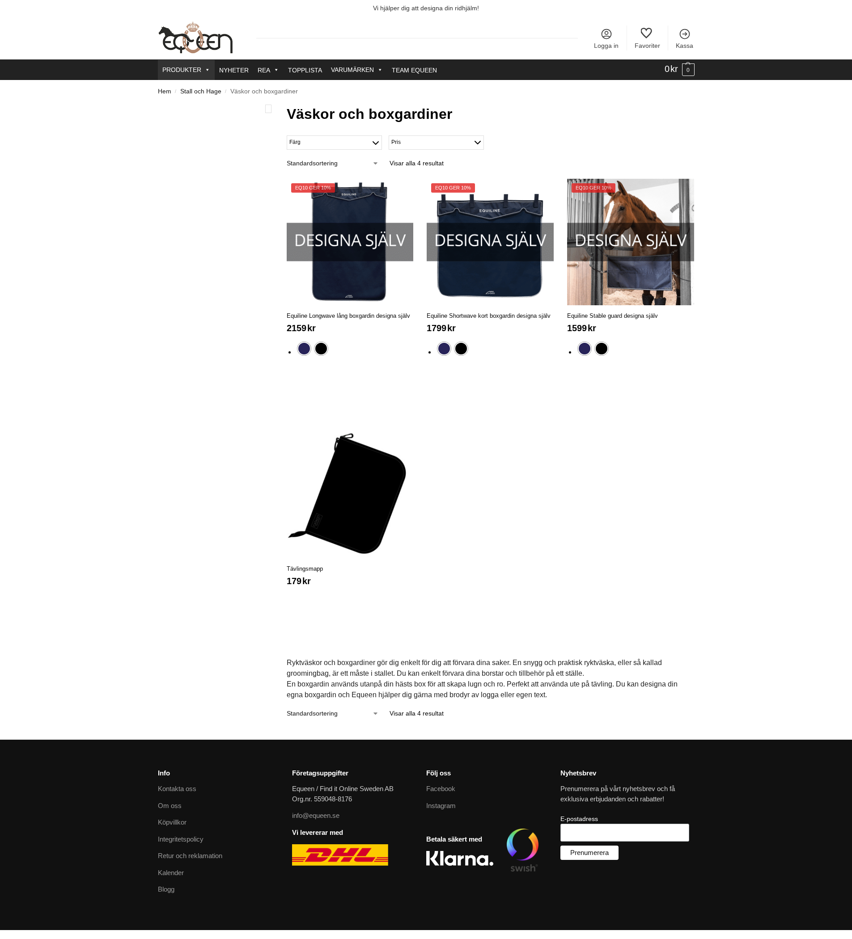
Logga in (606, 45)
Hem (164, 91)
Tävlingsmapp (305, 568)
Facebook (440, 788)
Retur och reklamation (190, 855)
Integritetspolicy (180, 839)
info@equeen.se (315, 815)
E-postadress (579, 818)
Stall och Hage (200, 91)
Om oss (170, 805)
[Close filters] (268, 109)
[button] (680, 69)
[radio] (304, 348)
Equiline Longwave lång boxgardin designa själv (348, 315)
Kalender (171, 872)
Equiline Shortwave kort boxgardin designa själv (489, 315)
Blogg (166, 889)
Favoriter (647, 45)
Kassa (684, 45)
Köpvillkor (172, 822)
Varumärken (352, 69)
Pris (396, 142)
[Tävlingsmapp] (350, 495)
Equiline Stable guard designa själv (612, 315)
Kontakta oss (177, 788)
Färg (295, 142)
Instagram (441, 805)
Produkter (181, 69)
